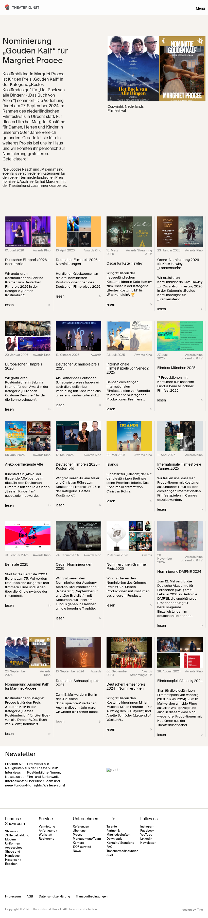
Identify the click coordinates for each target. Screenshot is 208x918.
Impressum (13, 896)
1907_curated (82, 847)
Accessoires (13, 848)
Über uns (79, 831)
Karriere (78, 843)
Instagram (147, 826)
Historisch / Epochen (13, 862)
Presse (77, 835)
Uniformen (12, 843)
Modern (10, 839)
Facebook (147, 831)
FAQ (109, 847)
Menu (200, 8)
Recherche (46, 839)
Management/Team (87, 839)
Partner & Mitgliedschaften (118, 833)
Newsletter (147, 843)
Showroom (12, 831)
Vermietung (47, 826)
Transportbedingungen (122, 851)
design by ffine (192, 910)
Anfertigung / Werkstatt (48, 833)
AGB (110, 855)
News (77, 851)
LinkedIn (146, 839)
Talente (112, 826)
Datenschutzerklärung (54, 896)
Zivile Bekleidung (17, 835)
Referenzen (81, 826)
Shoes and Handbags (12, 854)
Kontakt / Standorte (120, 843)
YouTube (146, 835)
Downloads (114, 839)
